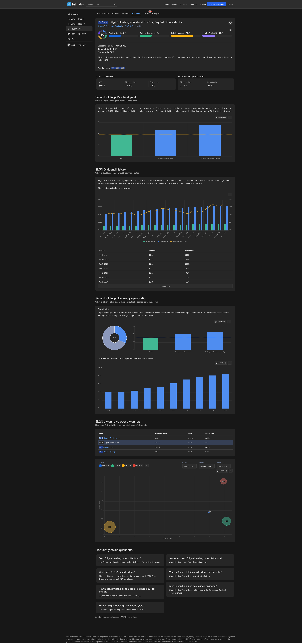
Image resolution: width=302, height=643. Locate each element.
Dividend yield (205, 466)
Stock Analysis (103, 13)
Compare (156, 13)
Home (166, 4)
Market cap (222, 466)
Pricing (203, 4)
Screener (183, 4)
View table (222, 117)
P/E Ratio (115, 13)
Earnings (125, 13)
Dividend (136, 13)
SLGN (102, 22)
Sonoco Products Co (109, 438)
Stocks (174, 4)
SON (123, 68)
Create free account (216, 4)
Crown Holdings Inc (108, 452)
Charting (193, 4)
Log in (231, 4)
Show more (166, 286)
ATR (112, 68)
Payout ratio (188, 466)
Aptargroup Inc (107, 447)
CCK (117, 68)
